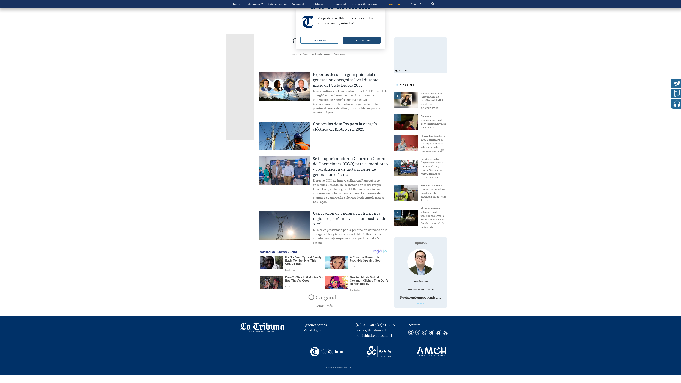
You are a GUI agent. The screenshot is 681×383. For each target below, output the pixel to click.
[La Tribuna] (327, 351)
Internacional (277, 3)
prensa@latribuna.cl (371, 330)
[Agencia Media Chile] (431, 351)
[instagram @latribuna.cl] (424, 332)
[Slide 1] (418, 303)
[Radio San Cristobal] (379, 351)
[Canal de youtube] (438, 332)
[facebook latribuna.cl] (411, 332)
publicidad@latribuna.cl (374, 336)
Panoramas (394, 3)
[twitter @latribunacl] (417, 332)
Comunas (254, 3)
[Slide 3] (423, 303)
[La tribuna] (262, 328)
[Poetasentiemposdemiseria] (420, 262)
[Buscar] (440, 3)
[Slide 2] (421, 303)
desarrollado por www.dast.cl (340, 367)
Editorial (319, 3)
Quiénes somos (315, 325)
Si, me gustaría (361, 40)
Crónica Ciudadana (364, 3)
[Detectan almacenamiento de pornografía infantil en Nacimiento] (407, 121)
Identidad (339, 3)
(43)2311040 (365, 325)
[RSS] (445, 332)
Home (236, 3)
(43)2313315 (385, 325)
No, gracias (319, 40)
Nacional (298, 3)
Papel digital (313, 330)
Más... (415, 3)
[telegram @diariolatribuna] (431, 332)
